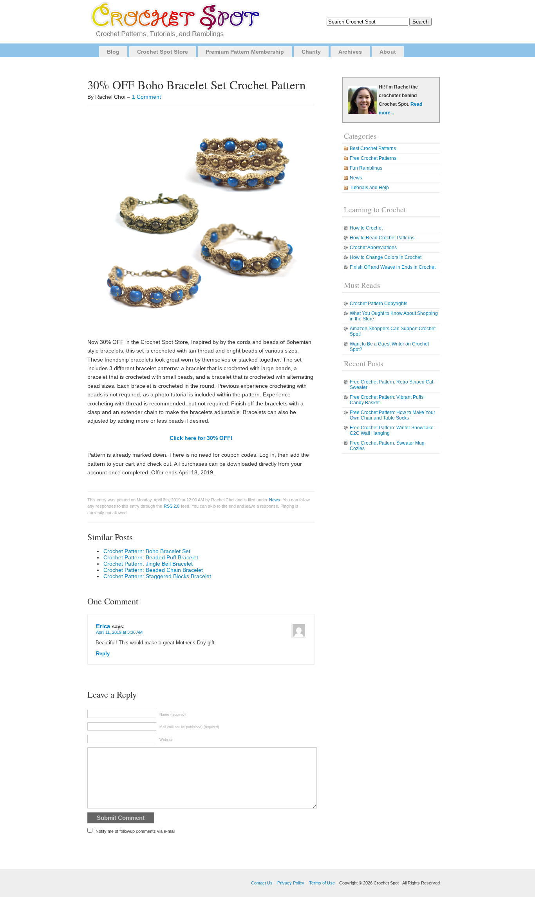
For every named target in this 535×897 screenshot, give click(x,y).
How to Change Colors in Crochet (385, 257)
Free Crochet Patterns (373, 158)
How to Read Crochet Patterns (382, 238)
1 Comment (146, 97)
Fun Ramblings (366, 168)
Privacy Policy (290, 883)
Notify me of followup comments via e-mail (135, 831)
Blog (113, 52)
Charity (311, 52)
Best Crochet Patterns (373, 148)
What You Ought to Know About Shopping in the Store (394, 316)
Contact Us (262, 883)
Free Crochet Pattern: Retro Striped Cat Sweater (391, 384)
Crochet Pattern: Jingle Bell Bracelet (148, 564)
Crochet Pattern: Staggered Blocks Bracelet (157, 576)
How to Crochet (366, 228)
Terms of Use (322, 883)
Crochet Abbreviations (373, 247)
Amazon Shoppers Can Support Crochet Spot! (393, 331)
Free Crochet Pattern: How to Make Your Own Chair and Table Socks (392, 415)
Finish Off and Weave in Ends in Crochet (393, 267)
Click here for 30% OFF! (201, 438)
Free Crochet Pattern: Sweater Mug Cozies (387, 445)
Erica (103, 626)
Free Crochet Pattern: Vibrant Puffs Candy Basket (386, 399)
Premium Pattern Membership (245, 52)
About (388, 52)
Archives (350, 52)
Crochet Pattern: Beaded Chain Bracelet (153, 570)
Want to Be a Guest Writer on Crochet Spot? (389, 346)
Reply (103, 653)
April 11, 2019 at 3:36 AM (119, 632)
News (274, 499)
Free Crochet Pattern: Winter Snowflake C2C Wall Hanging (392, 430)
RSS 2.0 (171, 506)
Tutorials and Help (369, 187)
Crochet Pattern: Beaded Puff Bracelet (150, 557)
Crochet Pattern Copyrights (378, 303)
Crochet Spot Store (162, 52)
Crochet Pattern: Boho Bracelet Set (146, 551)
